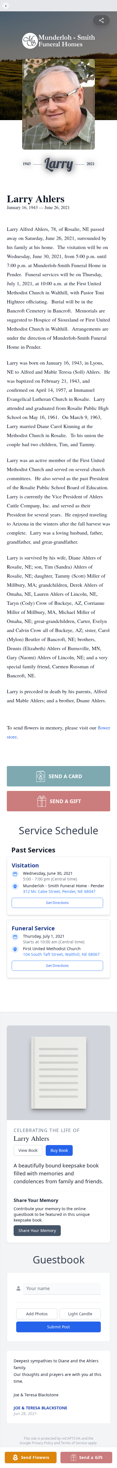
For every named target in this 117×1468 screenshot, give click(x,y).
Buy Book (59, 1150)
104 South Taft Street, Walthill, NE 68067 (61, 954)
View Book (27, 1150)
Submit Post (58, 1326)
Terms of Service (74, 1443)
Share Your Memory (37, 1230)
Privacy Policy (42, 1443)
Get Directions (57, 902)
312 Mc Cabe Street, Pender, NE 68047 (59, 891)
